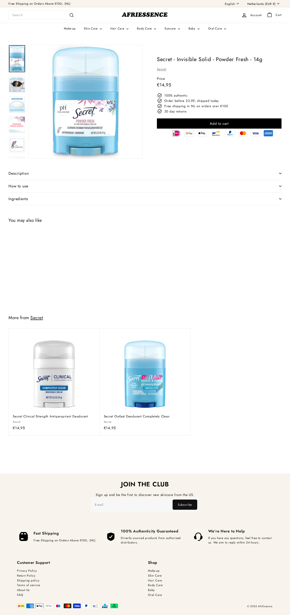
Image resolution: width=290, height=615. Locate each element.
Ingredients (18, 199)
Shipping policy (28, 580)
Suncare (171, 28)
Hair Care (117, 28)
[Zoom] (85, 102)
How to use (18, 186)
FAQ (20, 595)
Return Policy (26, 575)
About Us (23, 590)
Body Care (145, 28)
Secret (161, 69)
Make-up (69, 28)
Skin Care (91, 28)
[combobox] (42, 15)
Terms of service (28, 585)
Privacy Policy (27, 570)
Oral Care (215, 28)
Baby (192, 28)
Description (18, 173)
